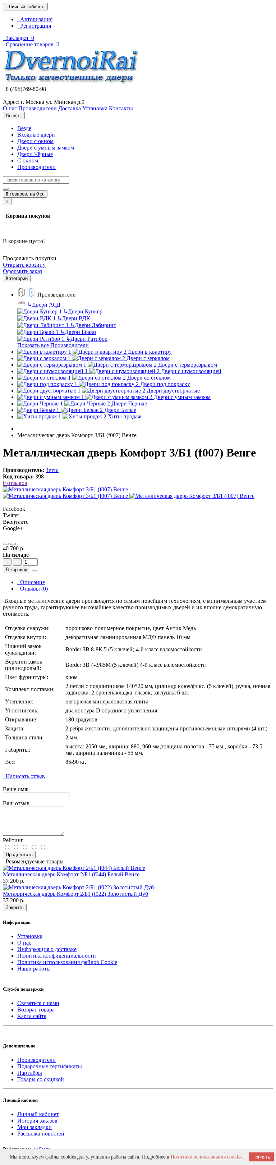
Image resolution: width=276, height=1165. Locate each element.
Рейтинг (13, 840)
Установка (29, 936)
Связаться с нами (38, 1003)
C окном (27, 160)
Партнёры (29, 1073)
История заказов (37, 1121)
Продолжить (19, 854)
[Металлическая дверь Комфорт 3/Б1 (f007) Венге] (65, 489)
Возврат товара (36, 1009)
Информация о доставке (47, 949)
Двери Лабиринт (93, 325)
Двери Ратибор (86, 339)
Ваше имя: (15, 789)
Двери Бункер (82, 311)
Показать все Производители (53, 345)
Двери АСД (43, 305)
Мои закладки (34, 1127)
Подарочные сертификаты (49, 1066)
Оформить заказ (22, 271)
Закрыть (15, 907)
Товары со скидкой (40, 1079)
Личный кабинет (38, 1114)
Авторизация (34, 19)
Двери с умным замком (45, 148)
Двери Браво (78, 332)
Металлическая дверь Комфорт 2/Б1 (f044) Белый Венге (71, 874)
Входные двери (36, 135)
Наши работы (34, 969)
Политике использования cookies (206, 1157)
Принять (261, 1157)
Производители (36, 167)
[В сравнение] (13, 544)
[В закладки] (6, 544)
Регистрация (34, 26)
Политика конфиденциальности (56, 956)
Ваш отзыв (16, 803)
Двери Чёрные (35, 154)
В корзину (16, 569)
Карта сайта (31, 1016)
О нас (24, 943)
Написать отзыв (24, 776)
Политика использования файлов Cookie (67, 962)
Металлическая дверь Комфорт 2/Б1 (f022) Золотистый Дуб (75, 894)
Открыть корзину (24, 265)
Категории (17, 278)
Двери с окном (35, 141)
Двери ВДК (73, 318)
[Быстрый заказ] (34, 571)
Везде (24, 128)
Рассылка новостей (40, 1133)
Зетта (52, 470)
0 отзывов (15, 483)
